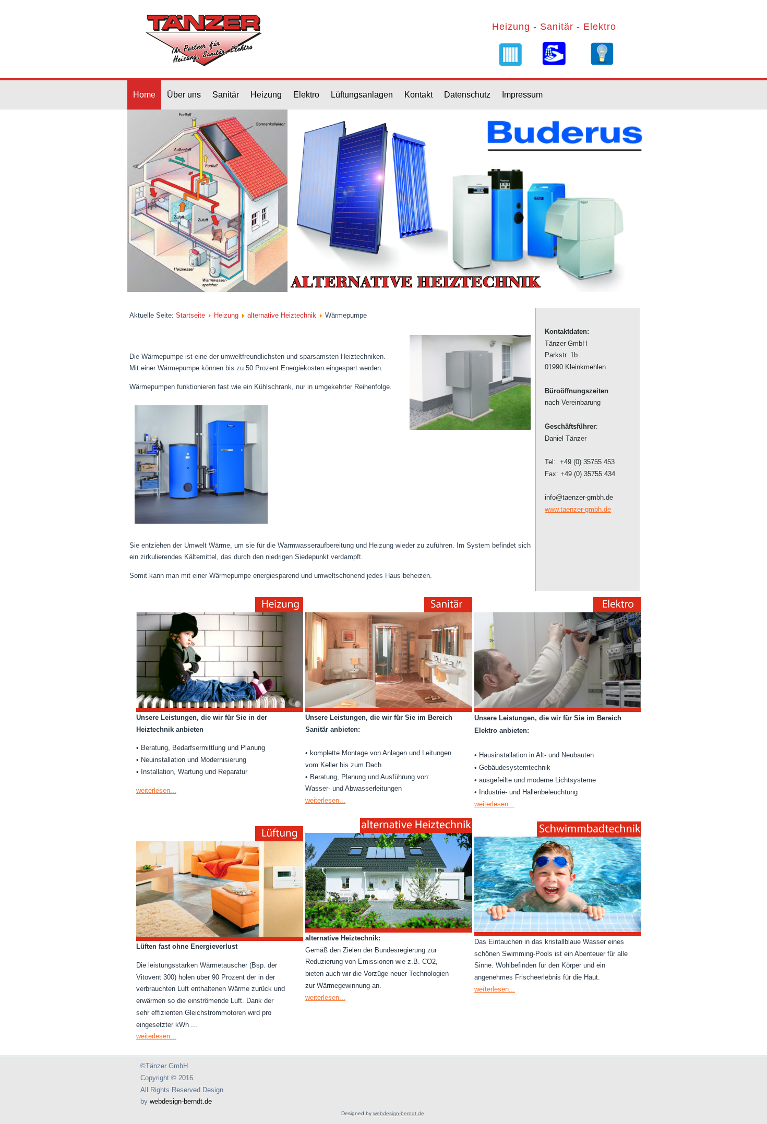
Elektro (306, 94)
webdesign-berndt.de (181, 1101)
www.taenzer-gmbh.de (578, 509)
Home (144, 94)
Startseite (190, 315)
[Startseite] (205, 39)
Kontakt (418, 94)
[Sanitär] (554, 53)
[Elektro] (602, 54)
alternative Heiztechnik (281, 315)
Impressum (522, 94)
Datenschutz (467, 94)
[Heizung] (510, 54)
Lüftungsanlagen (362, 94)
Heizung (266, 94)
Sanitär (225, 94)
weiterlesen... (156, 790)
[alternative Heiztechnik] (388, 874)
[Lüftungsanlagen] (219, 883)
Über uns (184, 94)
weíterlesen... (494, 989)
